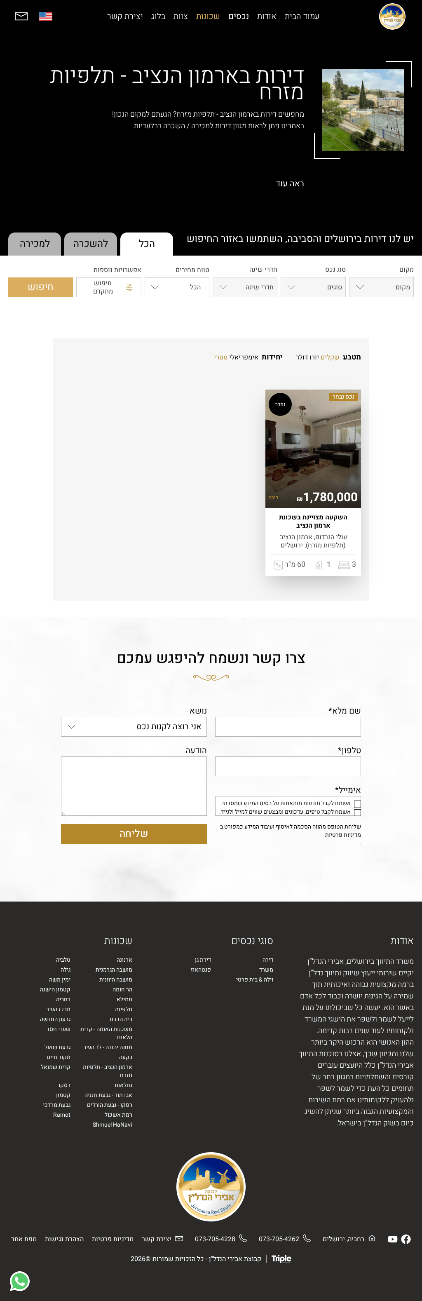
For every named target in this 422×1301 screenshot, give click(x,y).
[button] (20, 1281)
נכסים (238, 16)
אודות (267, 16)
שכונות (208, 16)
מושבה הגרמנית (114, 970)
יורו (314, 357)
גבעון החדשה (55, 1019)
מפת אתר (24, 1239)
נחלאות (123, 1085)
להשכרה (90, 244)
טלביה (63, 960)
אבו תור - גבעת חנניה (108, 1095)
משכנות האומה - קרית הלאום (106, 1033)
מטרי (220, 357)
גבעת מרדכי (56, 1105)
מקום (406, 270)
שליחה (134, 834)
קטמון (63, 1095)
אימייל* (348, 790)
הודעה (196, 750)
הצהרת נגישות (64, 1239)
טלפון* (349, 750)
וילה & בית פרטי (254, 980)
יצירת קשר (125, 16)
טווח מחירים (192, 270)
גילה (65, 970)
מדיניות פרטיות (343, 835)
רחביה (63, 1000)
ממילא (124, 1000)
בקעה (125, 1057)
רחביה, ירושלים (343, 1239)
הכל (147, 244)
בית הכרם (121, 1019)
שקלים (330, 357)
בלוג (158, 16)
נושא (198, 711)
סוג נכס (335, 270)
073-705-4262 (279, 1239)
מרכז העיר (58, 1009)
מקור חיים (58, 1057)
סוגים (334, 287)
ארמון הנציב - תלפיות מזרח (107, 1071)
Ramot (61, 1115)
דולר (302, 357)
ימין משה (59, 980)
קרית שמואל (55, 1067)
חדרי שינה (263, 270)
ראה (290, 184)
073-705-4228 (215, 1239)
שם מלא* (344, 711)
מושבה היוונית (115, 980)
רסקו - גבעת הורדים (109, 1105)
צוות (180, 16)
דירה (268, 960)
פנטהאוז (201, 970)
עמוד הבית (302, 16)
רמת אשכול (118, 1115)
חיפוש (41, 287)
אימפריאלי (243, 357)
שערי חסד (58, 1029)
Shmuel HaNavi (112, 1125)
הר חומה (122, 990)
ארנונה (124, 960)
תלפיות (123, 1009)
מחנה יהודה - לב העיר (107, 1047)
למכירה (35, 244)
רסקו (64, 1085)
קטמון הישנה (55, 990)
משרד (266, 970)
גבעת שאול (57, 1047)
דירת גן (203, 960)
